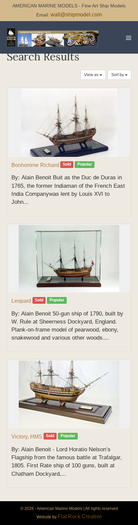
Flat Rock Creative (80, 516)
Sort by (118, 74)
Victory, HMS (26, 437)
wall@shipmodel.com (76, 14)
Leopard (21, 301)
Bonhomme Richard (35, 165)
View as (91, 74)
